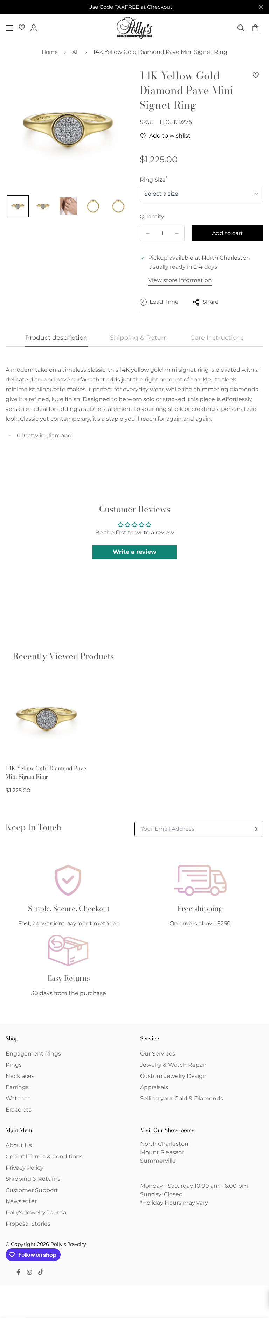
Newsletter (21, 1201)
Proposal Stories (28, 1223)
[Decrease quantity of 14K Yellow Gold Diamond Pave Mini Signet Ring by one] (147, 233)
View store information (180, 280)
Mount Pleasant (162, 1152)
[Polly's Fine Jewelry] (134, 28)
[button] (255, 28)
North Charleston (164, 1144)
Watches (18, 1098)
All (75, 52)
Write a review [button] (134, 551)
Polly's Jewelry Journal (37, 1212)
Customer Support (32, 1190)
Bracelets (19, 1109)
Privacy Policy (24, 1167)
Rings (14, 1064)
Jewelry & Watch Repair (173, 1064)
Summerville (158, 1160)
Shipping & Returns (33, 1179)
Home (50, 52)
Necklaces (20, 1076)
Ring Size (153, 179)
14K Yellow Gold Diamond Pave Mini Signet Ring (46, 772)
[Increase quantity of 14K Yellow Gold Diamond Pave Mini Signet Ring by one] (176, 233)
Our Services (157, 1053)
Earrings (17, 1087)
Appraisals (154, 1087)
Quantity (152, 216)
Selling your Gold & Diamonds (181, 1098)
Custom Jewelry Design (173, 1076)
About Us (19, 1145)
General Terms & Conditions (44, 1156)
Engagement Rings (33, 1053)
